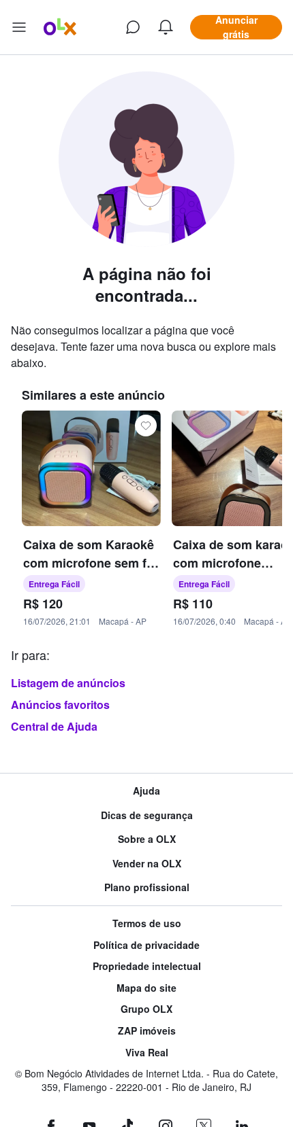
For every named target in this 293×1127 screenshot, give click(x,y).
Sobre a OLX (147, 839)
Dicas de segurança (147, 815)
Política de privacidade (146, 945)
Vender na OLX (146, 863)
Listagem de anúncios (68, 683)
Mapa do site (146, 988)
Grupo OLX (146, 1009)
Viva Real (146, 1052)
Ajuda (146, 790)
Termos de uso (146, 923)
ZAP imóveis (147, 1030)
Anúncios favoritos (60, 704)
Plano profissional (146, 887)
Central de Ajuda (54, 726)
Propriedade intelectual (147, 966)
